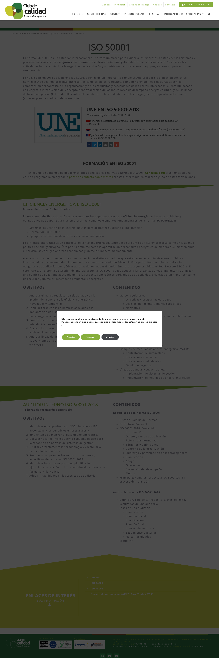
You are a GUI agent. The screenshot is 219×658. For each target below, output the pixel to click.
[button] (209, 13)
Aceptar (71, 337)
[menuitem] (195, 4)
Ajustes (110, 337)
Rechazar (90, 337)
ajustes (153, 322)
